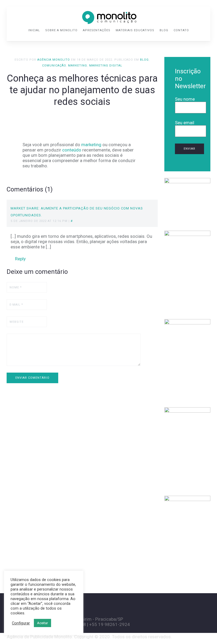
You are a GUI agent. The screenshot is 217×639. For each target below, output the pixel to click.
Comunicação (54, 65)
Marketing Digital (105, 65)
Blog (164, 30)
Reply (20, 258)
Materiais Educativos (135, 30)
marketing (91, 144)
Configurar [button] (21, 623)
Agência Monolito (53, 59)
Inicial (34, 30)
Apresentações (96, 30)
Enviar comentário (32, 377)
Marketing (77, 65)
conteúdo (71, 150)
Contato (181, 30)
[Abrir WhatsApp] (204, 626)
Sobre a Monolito (61, 30)
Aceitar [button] (42, 623)
